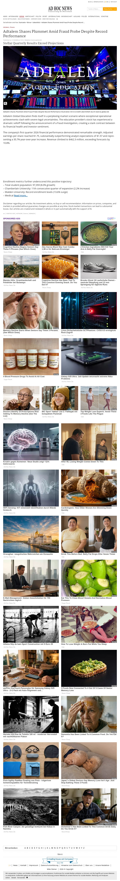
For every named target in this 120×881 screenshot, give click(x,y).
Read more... (21, 195)
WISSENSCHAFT (66, 16)
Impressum (33, 865)
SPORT (44, 16)
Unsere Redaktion (102, 865)
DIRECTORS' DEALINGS (48, 19)
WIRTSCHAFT (29, 16)
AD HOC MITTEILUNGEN (10, 19)
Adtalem (6, 27)
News (15, 865)
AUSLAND (76, 16)
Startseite (22, 22)
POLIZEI (84, 16)
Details (13, 878)
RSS (107, 2)
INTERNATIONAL (94, 16)
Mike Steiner (52, 869)
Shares (12, 27)
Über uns (89, 865)
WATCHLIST (114, 2)
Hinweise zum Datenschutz (71, 865)
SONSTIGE (104, 16)
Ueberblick (36, 22)
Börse (29, 22)
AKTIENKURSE (13, 16)
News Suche (108, 9)
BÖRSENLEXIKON (98, 2)
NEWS (5, 16)
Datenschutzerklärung (49, 865)
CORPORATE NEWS (36, 19)
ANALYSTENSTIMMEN (24, 19)
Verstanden (21, 878)
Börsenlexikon (11, 848)
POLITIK (38, 16)
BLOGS (90, 2)
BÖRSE (21, 16)
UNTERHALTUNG (54, 16)
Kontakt (23, 865)
